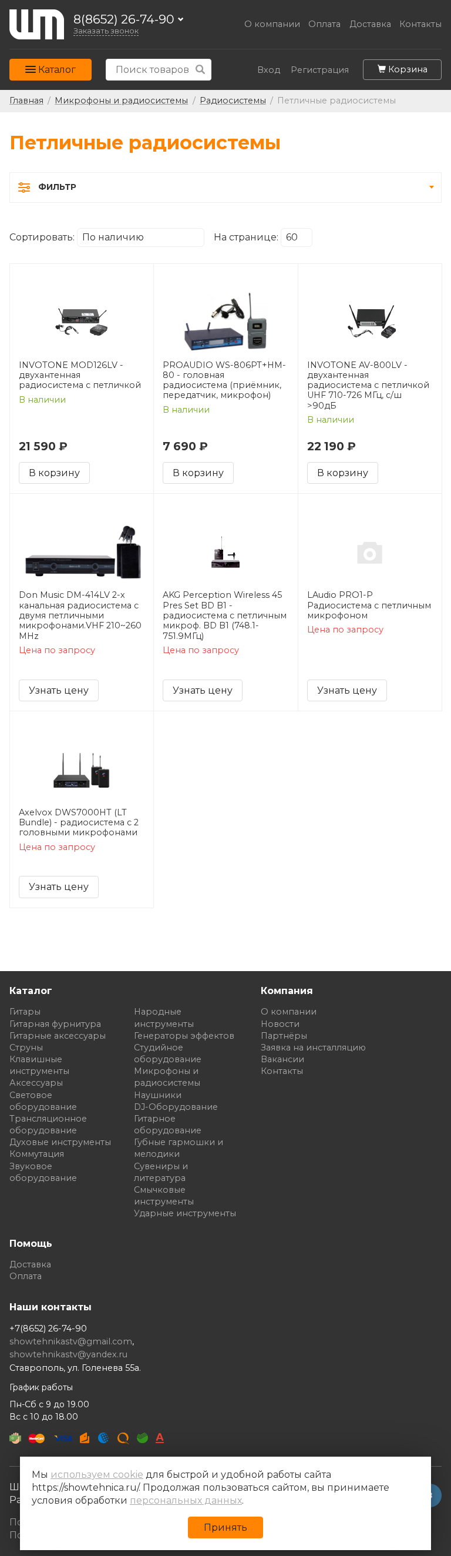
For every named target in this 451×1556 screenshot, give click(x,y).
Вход (268, 70)
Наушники (157, 1095)
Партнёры (284, 1035)
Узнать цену (59, 690)
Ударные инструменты (185, 1213)
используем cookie (97, 1474)
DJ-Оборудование (176, 1107)
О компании (272, 24)
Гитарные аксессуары (57, 1035)
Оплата (324, 24)
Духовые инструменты (60, 1142)
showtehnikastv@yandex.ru (68, 1354)
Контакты (420, 24)
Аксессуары (36, 1083)
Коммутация (36, 1154)
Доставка (370, 24)
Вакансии (282, 1059)
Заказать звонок (106, 30)
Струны (26, 1047)
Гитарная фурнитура (55, 1024)
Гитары (25, 1011)
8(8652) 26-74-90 (123, 20)
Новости (280, 1024)
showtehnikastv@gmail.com (70, 1341)
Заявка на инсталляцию (313, 1047)
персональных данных (186, 1500)
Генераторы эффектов (184, 1035)
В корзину (54, 472)
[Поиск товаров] (200, 70)
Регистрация (320, 70)
